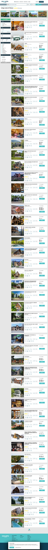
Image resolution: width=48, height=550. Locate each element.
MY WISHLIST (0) (17, 1)
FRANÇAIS (29, 1)
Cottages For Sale (29, 537)
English (12, 540)
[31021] (24, 14)
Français (15, 540)
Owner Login (21, 537)
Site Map (13, 536)
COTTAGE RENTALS (21, 1)
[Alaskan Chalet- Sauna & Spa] (42, 14)
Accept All (11, 547)
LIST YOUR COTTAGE (41, 1)
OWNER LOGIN (37, 1)
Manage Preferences (18, 547)
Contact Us (13, 537)
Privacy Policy (11, 545)
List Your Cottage (22, 536)
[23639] (5, 14)
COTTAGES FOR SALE (26, 1)
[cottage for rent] (5, 2)
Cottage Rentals (29, 536)
